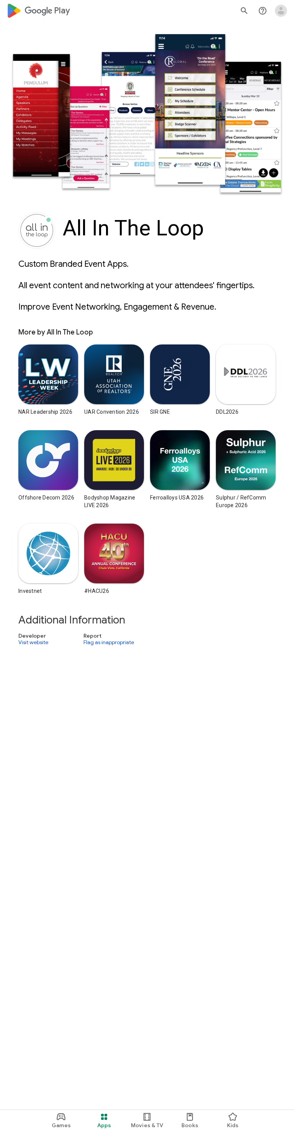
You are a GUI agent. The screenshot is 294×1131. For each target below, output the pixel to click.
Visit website (33, 642)
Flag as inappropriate (108, 642)
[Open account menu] (281, 11)
